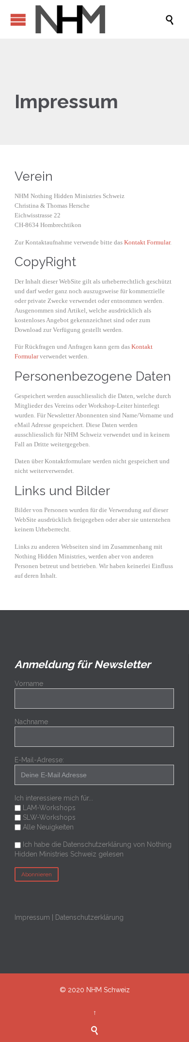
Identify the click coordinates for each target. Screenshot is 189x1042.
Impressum (32, 917)
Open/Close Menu (18, 19)
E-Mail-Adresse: (39, 760)
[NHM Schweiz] (99, 19)
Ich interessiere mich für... (54, 798)
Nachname (31, 722)
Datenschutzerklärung (89, 917)
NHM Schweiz (108, 990)
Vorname (29, 683)
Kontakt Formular (147, 242)
